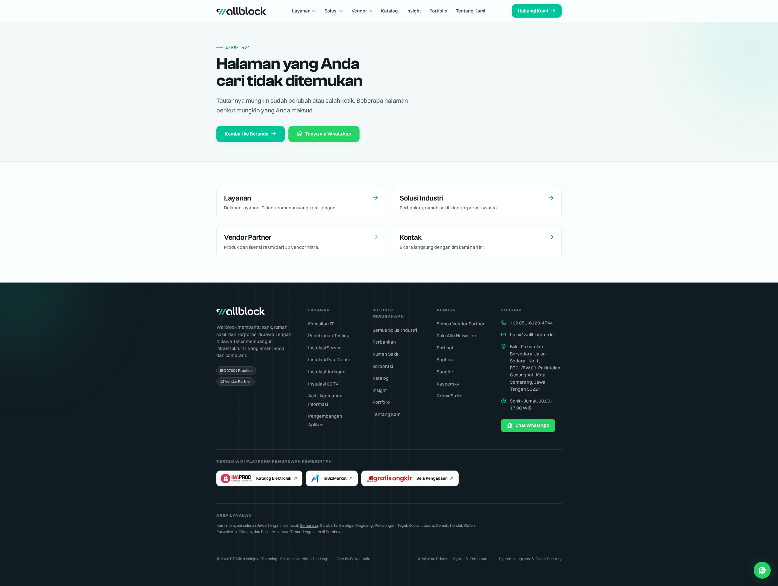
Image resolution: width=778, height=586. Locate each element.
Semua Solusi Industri (395, 330)
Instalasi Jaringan (327, 372)
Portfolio (438, 11)
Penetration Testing (328, 335)
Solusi (331, 11)
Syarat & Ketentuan (470, 558)
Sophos (445, 359)
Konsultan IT (321, 324)
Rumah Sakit (385, 354)
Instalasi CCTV (323, 384)
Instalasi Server (324, 348)
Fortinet (445, 348)
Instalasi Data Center (330, 359)
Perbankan (384, 342)
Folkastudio (360, 558)
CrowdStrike (450, 396)
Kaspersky (448, 384)
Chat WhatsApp (532, 425)
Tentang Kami (470, 11)
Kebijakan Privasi (433, 558)
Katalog (389, 11)
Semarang (309, 525)
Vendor (359, 11)
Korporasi (383, 366)
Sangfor (445, 372)
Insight (413, 11)
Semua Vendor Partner (461, 324)
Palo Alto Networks (456, 335)
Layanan (301, 11)
